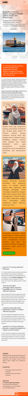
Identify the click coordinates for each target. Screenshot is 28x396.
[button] (9, 253)
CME (5, 2)
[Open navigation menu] (24, 2)
